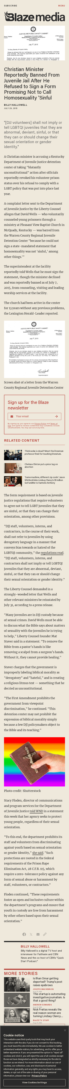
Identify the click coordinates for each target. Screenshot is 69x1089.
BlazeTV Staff (41, 1020)
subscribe (10, 6)
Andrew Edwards (42, 1005)
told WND (36, 811)
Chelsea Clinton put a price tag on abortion (41, 465)
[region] (34, 1057)
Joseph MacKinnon (43, 989)
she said (37, 853)
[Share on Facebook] (24, 934)
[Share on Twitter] (31, 934)
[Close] (65, 1030)
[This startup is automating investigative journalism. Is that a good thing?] (17, 999)
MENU (61, 6)
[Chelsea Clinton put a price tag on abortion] (13, 467)
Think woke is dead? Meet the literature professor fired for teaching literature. (44, 452)
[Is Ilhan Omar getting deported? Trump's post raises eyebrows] (17, 984)
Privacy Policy (40, 424)
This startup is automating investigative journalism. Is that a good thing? (49, 997)
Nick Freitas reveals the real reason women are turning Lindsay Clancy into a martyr (47, 1013)
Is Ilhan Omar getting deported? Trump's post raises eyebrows (47, 982)
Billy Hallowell (15, 105)
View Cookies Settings (34, 1083)
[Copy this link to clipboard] (45, 934)
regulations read (52, 553)
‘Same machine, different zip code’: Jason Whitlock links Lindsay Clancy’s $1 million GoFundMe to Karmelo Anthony (45, 480)
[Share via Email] (38, 934)
